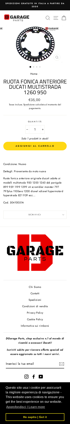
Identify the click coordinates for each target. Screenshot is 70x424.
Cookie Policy (35, 319)
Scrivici (35, 214)
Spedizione (29, 104)
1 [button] (31, 67)
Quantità (35, 121)
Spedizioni (35, 300)
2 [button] (34, 67)
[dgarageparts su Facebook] (34, 376)
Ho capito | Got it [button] (35, 417)
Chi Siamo (35, 287)
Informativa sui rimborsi (35, 326)
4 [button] (40, 67)
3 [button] (37, 67)
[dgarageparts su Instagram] (26, 376)
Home (34, 74)
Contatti (35, 293)
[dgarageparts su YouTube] (41, 376)
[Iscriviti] (61, 364)
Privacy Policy (35, 313)
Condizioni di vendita (35, 306)
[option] (35, 5)
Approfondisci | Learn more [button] (25, 407)
